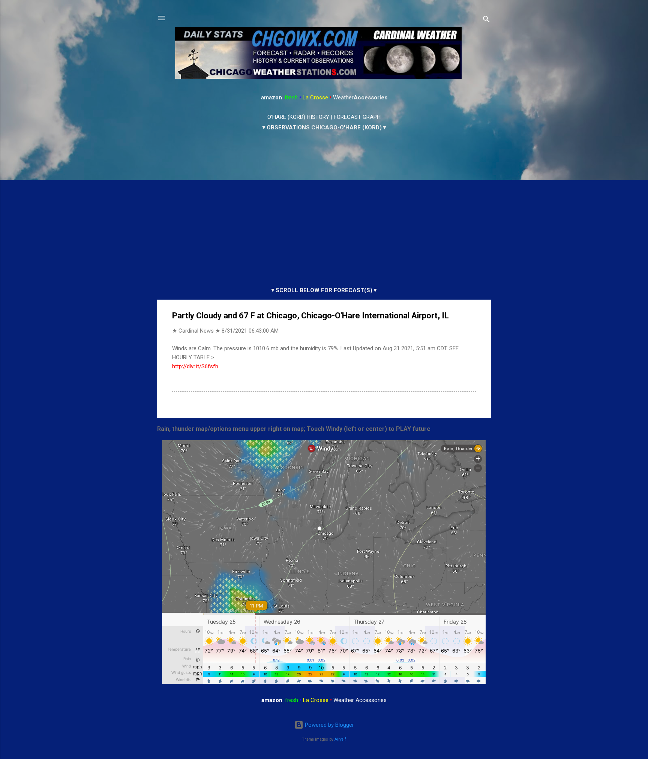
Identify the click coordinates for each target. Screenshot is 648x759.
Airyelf (340, 739)
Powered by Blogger (328, 725)
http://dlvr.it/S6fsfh (195, 366)
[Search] (486, 20)
